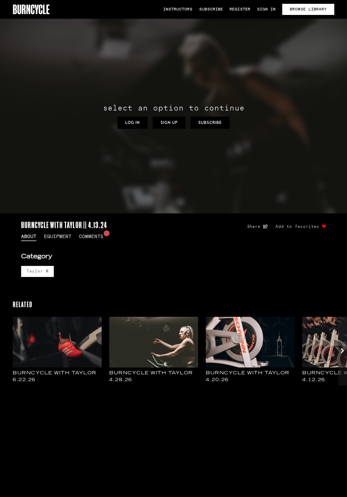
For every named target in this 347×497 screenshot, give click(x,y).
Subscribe (211, 9)
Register (240, 9)
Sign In (266, 9)
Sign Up (169, 122)
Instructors (178, 9)
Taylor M (37, 271)
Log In (132, 122)
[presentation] (342, 351)
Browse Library (308, 9)
